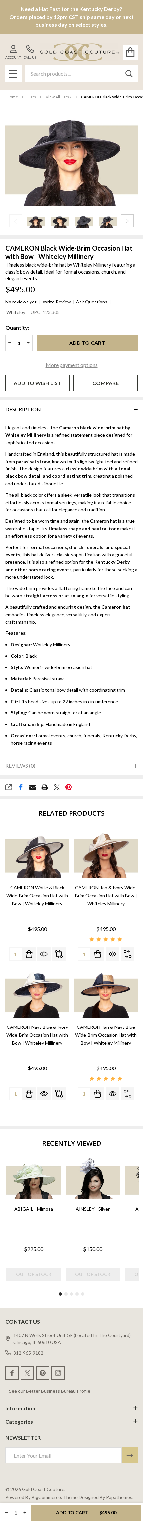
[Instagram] (58, 1373)
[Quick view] (44, 954)
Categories (19, 1421)
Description (23, 409)
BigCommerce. (47, 1497)
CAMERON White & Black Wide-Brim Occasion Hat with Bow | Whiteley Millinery (37, 895)
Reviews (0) (20, 765)
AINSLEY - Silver (93, 1209)
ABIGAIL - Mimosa (33, 1209)
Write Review (57, 302)
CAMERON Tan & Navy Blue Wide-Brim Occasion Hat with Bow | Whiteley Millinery (106, 1035)
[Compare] (59, 954)
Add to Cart (87, 343)
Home (12, 96)
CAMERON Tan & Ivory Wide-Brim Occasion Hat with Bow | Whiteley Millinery (106, 895)
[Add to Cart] (29, 954)
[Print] (44, 787)
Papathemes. (119, 1497)
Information (20, 1408)
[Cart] (130, 52)
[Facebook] (20, 787)
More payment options (72, 365)
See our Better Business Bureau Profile (49, 1391)
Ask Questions (91, 302)
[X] (56, 787)
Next (127, 220)
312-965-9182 (28, 1353)
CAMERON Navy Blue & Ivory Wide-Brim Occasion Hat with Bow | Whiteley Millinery (37, 1035)
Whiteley (15, 312)
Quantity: (17, 327)
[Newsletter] (130, 1455)
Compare (105, 383)
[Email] (32, 787)
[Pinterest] (68, 787)
